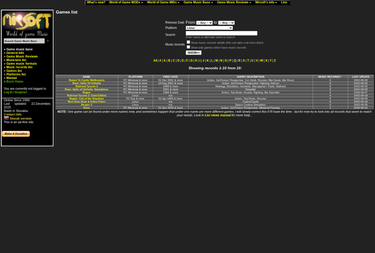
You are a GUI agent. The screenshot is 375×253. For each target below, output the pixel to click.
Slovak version (20, 118)
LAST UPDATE (361, 76)
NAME (86, 76)
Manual (11, 78)
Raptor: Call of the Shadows (86, 98)
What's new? (97, 2)
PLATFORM (135, 76)
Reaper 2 (86, 104)
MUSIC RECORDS (329, 76)
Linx (285, 2)
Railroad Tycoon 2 (87, 86)
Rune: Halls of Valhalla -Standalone (86, 89)
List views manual (218, 115)
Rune (86, 107)
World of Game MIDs (162, 2)
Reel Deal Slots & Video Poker (87, 101)
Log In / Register (15, 92)
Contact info (12, 114)
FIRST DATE (170, 76)
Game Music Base (197, 2)
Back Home (14, 81)
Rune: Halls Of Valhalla (86, 83)
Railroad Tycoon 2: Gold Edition (86, 95)
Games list (14, 71)
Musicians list (16, 60)
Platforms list (16, 74)
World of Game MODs (125, 2)
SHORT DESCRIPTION (250, 76)
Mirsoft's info (265, 2)
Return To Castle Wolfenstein (87, 80)
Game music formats (21, 63)
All (155, 60)
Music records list (19, 67)
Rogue (87, 92)
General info (15, 53)
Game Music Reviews (233, 2)
